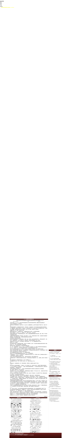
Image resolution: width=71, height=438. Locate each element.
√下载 (1, 5)
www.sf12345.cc (17, 322)
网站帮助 (19, 433)
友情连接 (22, 433)
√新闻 (1, 3)
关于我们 (10, 433)
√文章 (1, 4)
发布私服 (1, 6)
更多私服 (16, 433)
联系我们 (13, 433)
